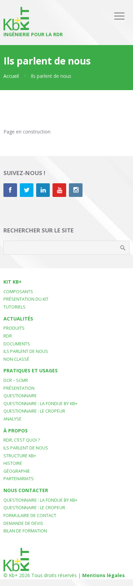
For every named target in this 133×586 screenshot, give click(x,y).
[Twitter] (26, 190)
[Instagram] (76, 190)
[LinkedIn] (43, 190)
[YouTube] (59, 190)
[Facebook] (10, 190)
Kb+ (13, 575)
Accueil (11, 76)
